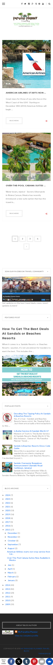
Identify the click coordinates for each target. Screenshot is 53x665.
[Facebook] (11, 661)
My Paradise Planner (28, 632)
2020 (7, 510)
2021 (7, 506)
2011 (7, 596)
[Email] (41, 661)
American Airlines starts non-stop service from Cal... (28, 552)
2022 (7, 503)
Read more (14, 121)
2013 (7, 589)
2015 (7, 529)
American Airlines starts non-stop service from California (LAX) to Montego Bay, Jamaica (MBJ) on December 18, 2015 (26, 93)
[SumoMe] (49, 661)
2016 (7, 526)
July (10, 565)
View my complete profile (26, 635)
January (11, 580)
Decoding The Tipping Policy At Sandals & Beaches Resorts (32, 414)
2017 (7, 522)
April (10, 569)
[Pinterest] (34, 661)
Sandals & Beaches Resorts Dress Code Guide (32, 447)
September (13, 544)
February (12, 576)
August (11, 548)
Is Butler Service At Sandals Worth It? (31, 431)
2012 (7, 593)
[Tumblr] (26, 661)
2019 (7, 514)
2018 (7, 518)
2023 (7, 499)
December (13, 533)
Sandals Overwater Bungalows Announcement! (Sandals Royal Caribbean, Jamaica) (28, 465)
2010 (7, 600)
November (13, 537)
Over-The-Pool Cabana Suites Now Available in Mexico (26, 185)
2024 (7, 495)
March (11, 572)
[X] (18, 661)
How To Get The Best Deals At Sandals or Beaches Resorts (25, 333)
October (12, 540)
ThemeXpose (44, 654)
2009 (7, 604)
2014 (7, 585)
